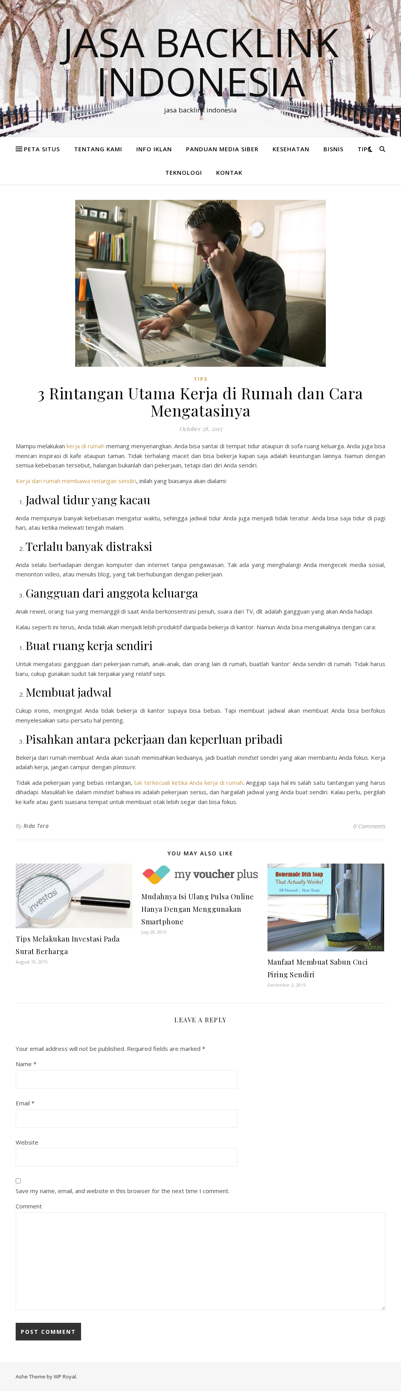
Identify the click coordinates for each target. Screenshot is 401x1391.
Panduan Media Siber (222, 149)
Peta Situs (42, 149)
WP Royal (65, 1376)
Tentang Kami (98, 149)
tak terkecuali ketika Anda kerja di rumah (188, 782)
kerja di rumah (85, 446)
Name (26, 1064)
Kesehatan (291, 149)
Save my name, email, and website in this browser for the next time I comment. (122, 1191)
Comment (29, 1206)
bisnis (333, 149)
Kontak (229, 172)
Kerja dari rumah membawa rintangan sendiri (76, 481)
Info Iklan (154, 149)
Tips (364, 149)
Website (27, 1142)
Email (25, 1103)
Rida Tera (36, 826)
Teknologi (183, 172)
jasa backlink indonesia (201, 61)
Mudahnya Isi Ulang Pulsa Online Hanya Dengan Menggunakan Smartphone (197, 909)
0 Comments (369, 826)
